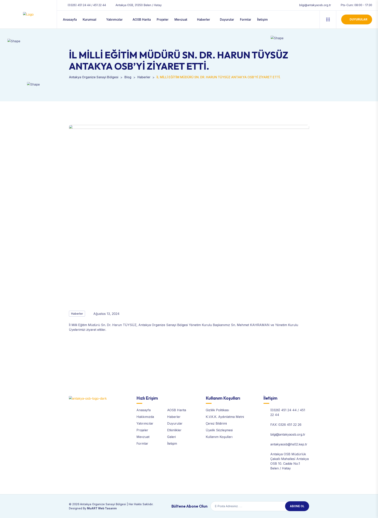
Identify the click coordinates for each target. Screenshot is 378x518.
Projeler (163, 19)
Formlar (245, 19)
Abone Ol (297, 506)
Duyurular (227, 19)
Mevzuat (180, 19)
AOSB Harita (141, 19)
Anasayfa (70, 19)
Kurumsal (89, 19)
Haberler (203, 19)
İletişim (262, 19)
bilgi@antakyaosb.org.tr (315, 5)
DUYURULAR (358, 19)
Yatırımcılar (114, 19)
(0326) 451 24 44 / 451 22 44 (87, 5)
